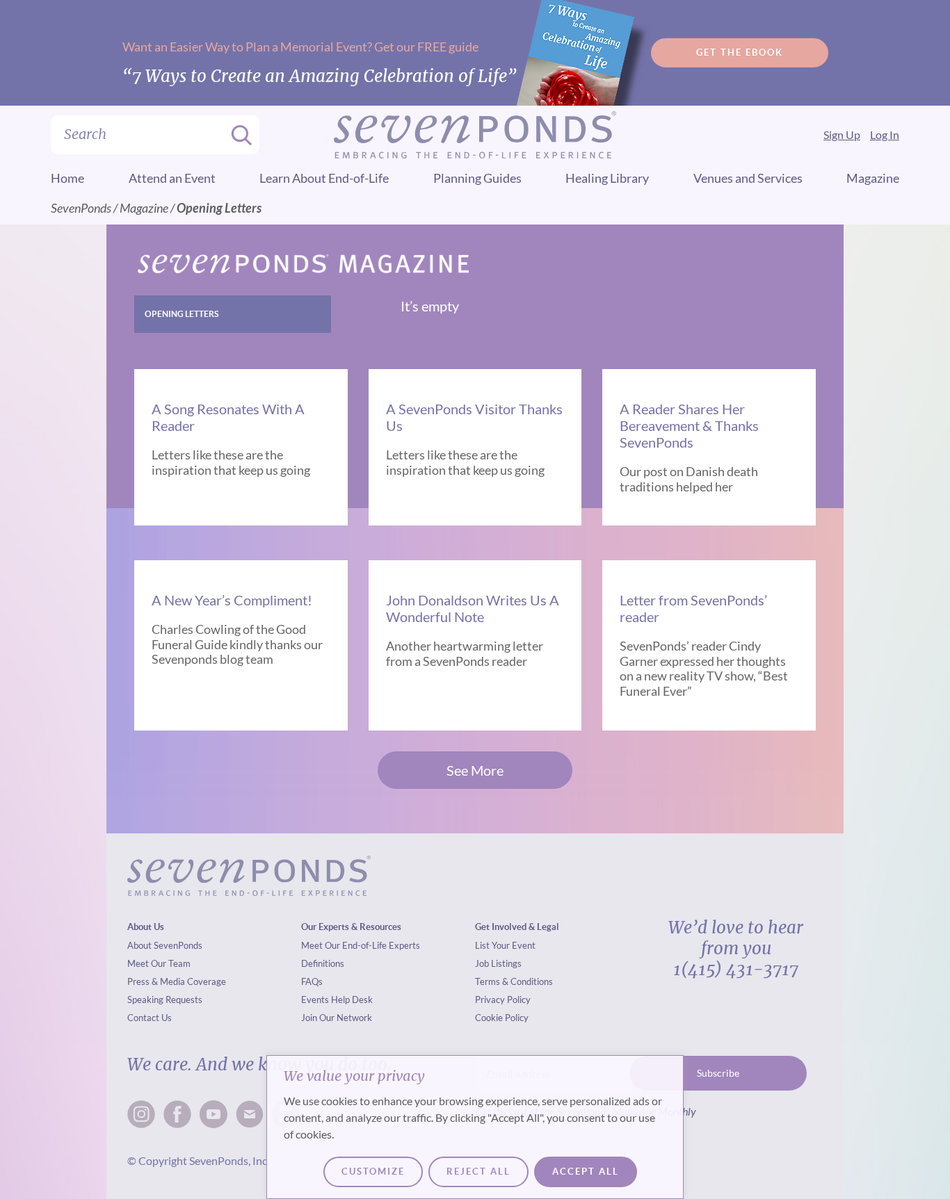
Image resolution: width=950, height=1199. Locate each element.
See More (475, 770)
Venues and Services (748, 178)
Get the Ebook (739, 52)
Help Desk (352, 999)
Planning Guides (477, 178)
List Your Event (505, 945)
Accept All (585, 1171)
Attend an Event (172, 178)
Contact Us (149, 1017)
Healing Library (607, 178)
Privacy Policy (503, 999)
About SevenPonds (164, 945)
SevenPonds (81, 207)
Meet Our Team (159, 963)
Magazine (872, 178)
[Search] (237, 135)
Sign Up (841, 134)
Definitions (322, 963)
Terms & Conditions (514, 981)
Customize (373, 1171)
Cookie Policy (502, 1017)
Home (67, 178)
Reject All (478, 1171)
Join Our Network (336, 1017)
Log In (884, 134)
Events (315, 999)
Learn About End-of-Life (324, 178)
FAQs (312, 981)
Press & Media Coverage (176, 981)
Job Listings (498, 963)
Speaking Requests (164, 999)
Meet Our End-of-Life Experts (360, 945)
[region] (475, 1127)
